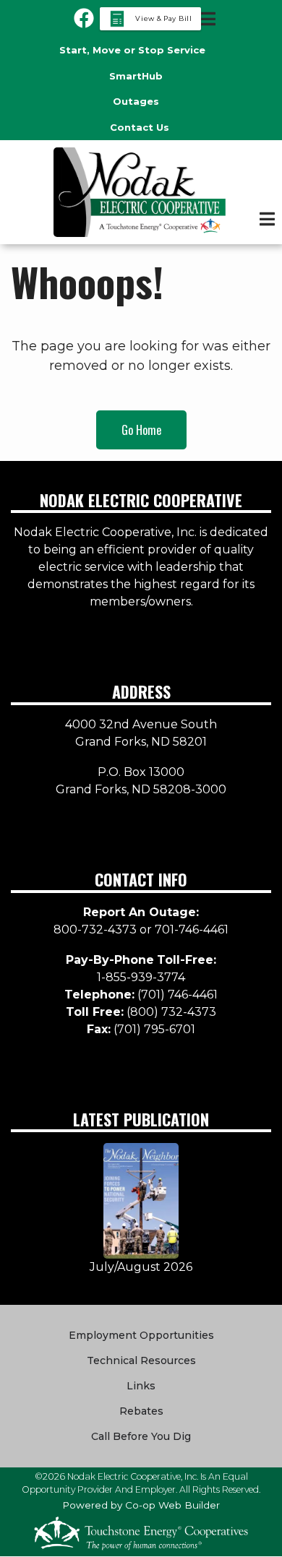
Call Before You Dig (141, 1436)
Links (141, 1385)
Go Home (141, 430)
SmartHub (136, 76)
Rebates (141, 1411)
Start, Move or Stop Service (132, 50)
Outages (136, 101)
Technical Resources (141, 1360)
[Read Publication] (141, 1200)
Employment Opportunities (141, 1335)
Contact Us (139, 127)
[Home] (141, 192)
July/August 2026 (141, 1267)
